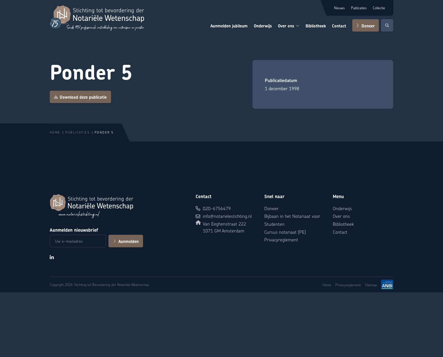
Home (55, 132)
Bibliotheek (316, 26)
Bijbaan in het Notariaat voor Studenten (292, 220)
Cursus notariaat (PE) (285, 232)
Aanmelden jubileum (229, 26)
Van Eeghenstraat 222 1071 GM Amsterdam (224, 227)
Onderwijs (263, 26)
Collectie (379, 7)
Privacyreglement (281, 239)
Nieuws (339, 7)
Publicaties (359, 7)
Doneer (368, 26)
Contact (339, 26)
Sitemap (371, 284)
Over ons (286, 26)
